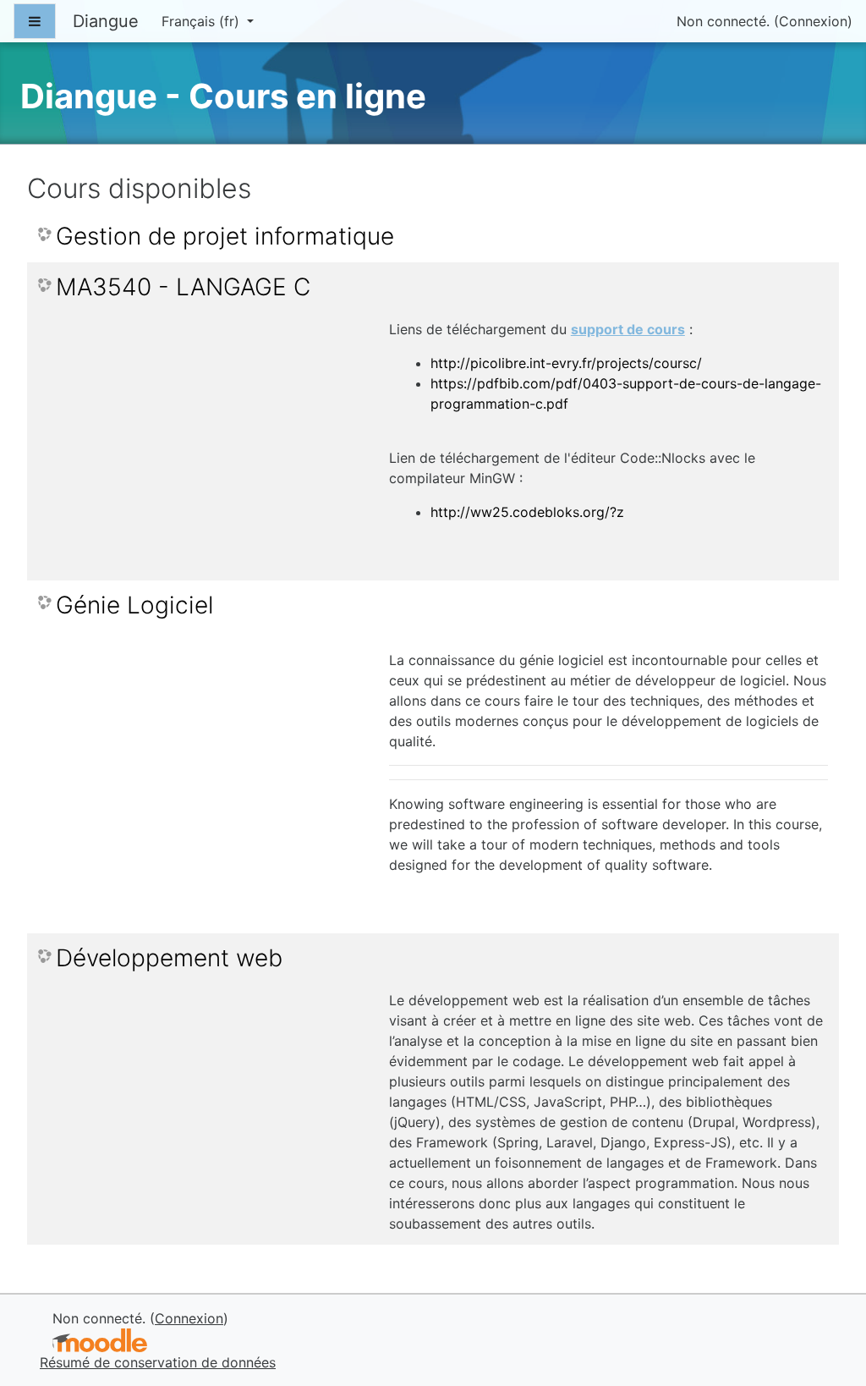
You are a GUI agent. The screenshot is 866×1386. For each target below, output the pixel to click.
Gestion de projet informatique (225, 236)
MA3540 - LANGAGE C (183, 287)
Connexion (813, 21)
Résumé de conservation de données (158, 1362)
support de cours (628, 329)
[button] (827, 1302)
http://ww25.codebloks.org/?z (527, 511)
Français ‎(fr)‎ (203, 21)
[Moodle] (99, 1340)
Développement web (169, 958)
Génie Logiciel (134, 605)
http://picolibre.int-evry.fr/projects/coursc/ (566, 363)
